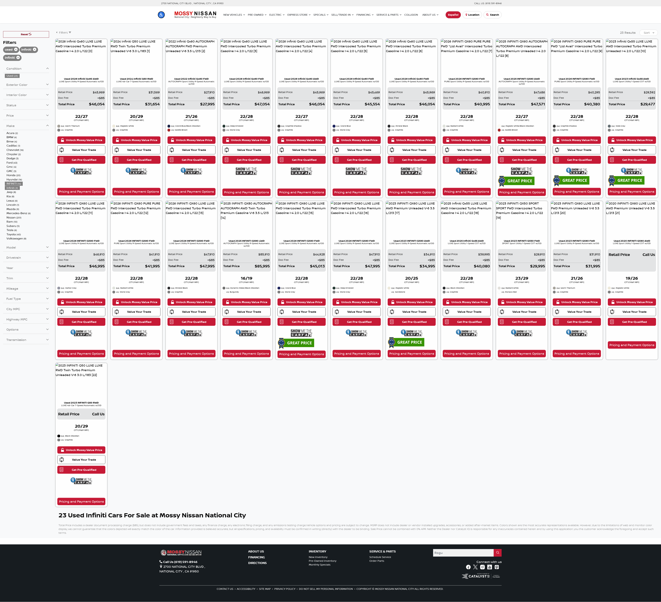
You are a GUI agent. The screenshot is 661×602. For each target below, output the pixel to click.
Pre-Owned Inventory (322, 561)
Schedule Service (380, 557)
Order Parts (376, 561)
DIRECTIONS (257, 563)
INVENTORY (317, 551)
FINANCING (256, 557)
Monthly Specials (319, 564)
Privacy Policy (285, 589)
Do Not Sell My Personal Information (326, 589)
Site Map (265, 589)
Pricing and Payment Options (81, 191)
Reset (25, 34)
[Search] (498, 552)
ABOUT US (256, 551)
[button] (161, 14)
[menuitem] (27, 76)
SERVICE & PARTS (382, 551)
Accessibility (246, 589)
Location (473, 15)
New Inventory (318, 557)
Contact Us (225, 589)
